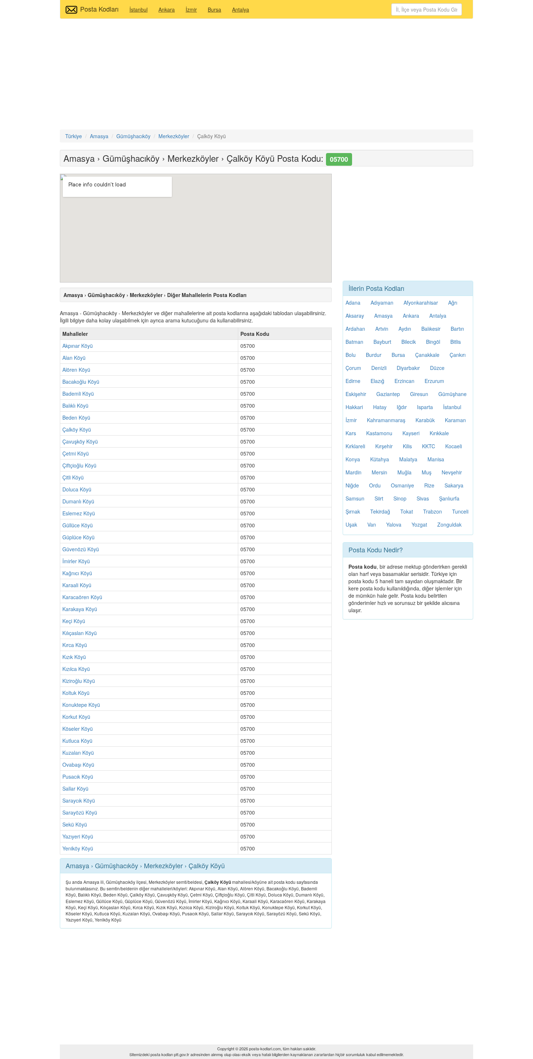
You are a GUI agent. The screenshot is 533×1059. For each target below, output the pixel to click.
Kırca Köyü (74, 644)
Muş (426, 472)
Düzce (437, 367)
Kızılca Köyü (76, 668)
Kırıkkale (439, 433)
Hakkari (354, 407)
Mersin (379, 472)
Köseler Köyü (77, 728)
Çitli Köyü (73, 477)
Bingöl (433, 341)
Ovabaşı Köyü (78, 764)
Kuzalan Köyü (78, 752)
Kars (351, 433)
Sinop (399, 498)
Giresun (419, 393)
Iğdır (402, 407)
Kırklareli (355, 446)
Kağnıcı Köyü (77, 573)
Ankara (166, 9)
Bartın (457, 328)
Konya (353, 459)
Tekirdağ (380, 511)
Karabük (425, 420)
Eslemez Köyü (78, 513)
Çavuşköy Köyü (80, 441)
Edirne (353, 380)
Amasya (383, 315)
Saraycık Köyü (78, 800)
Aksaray (355, 315)
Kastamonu (379, 433)
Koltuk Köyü (76, 692)
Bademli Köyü (78, 393)
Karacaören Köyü (82, 597)
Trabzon (432, 511)
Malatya (408, 459)
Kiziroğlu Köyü (78, 680)
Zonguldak (449, 524)
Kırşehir (384, 446)
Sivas (423, 498)
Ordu (375, 485)
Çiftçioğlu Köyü (79, 465)
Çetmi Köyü (75, 453)
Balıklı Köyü (75, 405)
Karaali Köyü (76, 585)
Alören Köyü (76, 369)
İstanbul (138, 9)
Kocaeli (453, 446)
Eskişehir (356, 393)
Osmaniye (402, 485)
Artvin (381, 328)
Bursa (214, 9)
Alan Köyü (74, 357)
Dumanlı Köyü (78, 501)
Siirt (379, 498)
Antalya (240, 9)
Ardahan (355, 328)
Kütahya (379, 459)
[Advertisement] (266, 75)
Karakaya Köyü (79, 609)
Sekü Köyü (74, 824)
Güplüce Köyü (78, 537)
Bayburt (382, 341)
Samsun (355, 498)
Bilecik (408, 341)
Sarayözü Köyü (79, 812)
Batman (354, 341)
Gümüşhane (452, 393)
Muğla (404, 472)
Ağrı (452, 302)
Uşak (351, 524)
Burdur (373, 354)
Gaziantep (388, 393)
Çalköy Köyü (76, 429)
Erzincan (404, 380)
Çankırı (458, 354)
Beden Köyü (76, 417)
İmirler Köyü (76, 561)
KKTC (428, 446)
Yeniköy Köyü (77, 848)
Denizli (379, 367)
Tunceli (460, 511)
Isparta (425, 407)
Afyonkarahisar (421, 302)
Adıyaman (382, 302)
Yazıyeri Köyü (77, 836)
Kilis (407, 446)
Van (371, 524)
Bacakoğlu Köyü (80, 381)
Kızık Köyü (74, 656)
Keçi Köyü (73, 621)
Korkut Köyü (76, 716)
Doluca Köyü (76, 489)
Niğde (352, 485)
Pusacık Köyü (77, 776)
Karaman (455, 420)
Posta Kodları (99, 8)
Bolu (351, 354)
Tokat (406, 511)
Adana (353, 302)
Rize (429, 485)
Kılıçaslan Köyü (79, 632)
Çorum (353, 367)
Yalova (393, 524)
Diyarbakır (408, 367)
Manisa (435, 459)
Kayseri (411, 433)
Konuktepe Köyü (81, 704)
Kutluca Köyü (77, 740)
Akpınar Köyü (77, 345)
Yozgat (419, 524)
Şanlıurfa (449, 498)
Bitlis (455, 341)
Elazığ (377, 380)
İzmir (191, 9)
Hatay (380, 407)
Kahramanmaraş (386, 420)
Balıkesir (431, 328)
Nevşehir (452, 472)
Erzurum (434, 380)
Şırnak (353, 511)
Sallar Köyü (75, 788)
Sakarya (454, 485)
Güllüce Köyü (77, 525)
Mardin (353, 472)
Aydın (404, 328)
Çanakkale (427, 354)
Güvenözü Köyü (80, 549)
